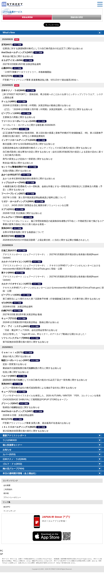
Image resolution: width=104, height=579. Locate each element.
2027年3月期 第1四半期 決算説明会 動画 (22, 314)
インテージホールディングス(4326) (18, 140)
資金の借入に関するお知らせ (17, 356)
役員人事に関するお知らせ (16, 372)
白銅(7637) (6, 310)
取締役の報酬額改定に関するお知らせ (21, 407)
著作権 (6, 493)
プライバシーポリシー (12, 497)
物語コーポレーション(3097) (15, 360)
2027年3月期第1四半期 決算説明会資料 (22, 64)
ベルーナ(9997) (8, 376)
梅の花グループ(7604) (13, 468)
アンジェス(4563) (9, 129)
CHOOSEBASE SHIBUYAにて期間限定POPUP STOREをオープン (35, 399)
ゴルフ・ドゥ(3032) (12, 464)
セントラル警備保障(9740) (14, 167)
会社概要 (6, 485)
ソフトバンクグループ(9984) (15, 338)
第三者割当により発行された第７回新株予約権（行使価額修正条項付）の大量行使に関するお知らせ (51, 299)
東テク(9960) (7, 273)
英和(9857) (6, 228)
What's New (9, 32)
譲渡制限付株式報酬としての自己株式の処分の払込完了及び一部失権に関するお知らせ (45, 380)
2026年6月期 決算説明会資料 (18, 306)
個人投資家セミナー (12, 445)
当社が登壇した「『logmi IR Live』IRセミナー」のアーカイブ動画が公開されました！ (45, 334)
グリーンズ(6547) (9, 403)
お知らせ (7, 450)
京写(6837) (6, 44)
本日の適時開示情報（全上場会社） (20, 473)
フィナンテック (9, 511)
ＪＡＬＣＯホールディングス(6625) (18, 427)
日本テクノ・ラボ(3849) (13, 90)
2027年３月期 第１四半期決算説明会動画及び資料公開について (34, 197)
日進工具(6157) (8, 250)
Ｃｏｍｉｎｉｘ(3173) (12, 352)
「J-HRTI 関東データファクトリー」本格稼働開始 (27, 72)
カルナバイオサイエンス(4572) (16, 261)
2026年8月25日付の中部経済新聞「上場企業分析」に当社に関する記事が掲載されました (46, 240)
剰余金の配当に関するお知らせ (18, 56)
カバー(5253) (9, 454)
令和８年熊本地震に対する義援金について (23, 232)
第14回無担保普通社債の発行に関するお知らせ (25, 431)
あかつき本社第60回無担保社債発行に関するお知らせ (29, 178)
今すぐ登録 (17, 44)
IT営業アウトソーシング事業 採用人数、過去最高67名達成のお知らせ (36, 423)
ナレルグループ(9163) (12, 217)
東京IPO (6, 507)
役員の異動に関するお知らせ (17, 171)
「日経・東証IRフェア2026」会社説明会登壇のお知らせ (30, 330)
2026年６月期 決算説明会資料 (18, 415)
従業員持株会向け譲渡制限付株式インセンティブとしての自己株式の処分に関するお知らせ (47, 148)
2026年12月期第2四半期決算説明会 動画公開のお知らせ (31, 322)
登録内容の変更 (77, 17)
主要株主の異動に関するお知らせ (19, 117)
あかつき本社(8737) (11, 174)
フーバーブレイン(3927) (13, 193)
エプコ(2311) (7, 209)
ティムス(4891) (8, 101)
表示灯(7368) (7, 236)
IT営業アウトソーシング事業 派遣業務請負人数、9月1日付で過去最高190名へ (40, 80)
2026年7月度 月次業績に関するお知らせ (22, 213)
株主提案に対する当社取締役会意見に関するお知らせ (29, 144)
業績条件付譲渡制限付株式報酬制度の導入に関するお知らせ (32, 368)
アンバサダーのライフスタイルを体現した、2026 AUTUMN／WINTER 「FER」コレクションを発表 (52, 395)
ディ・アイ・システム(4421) (15, 326)
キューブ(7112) (8, 318)
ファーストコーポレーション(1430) (18, 121)
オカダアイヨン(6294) (12, 60)
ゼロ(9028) (6, 303)
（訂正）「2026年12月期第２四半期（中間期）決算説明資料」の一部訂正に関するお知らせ (47, 109)
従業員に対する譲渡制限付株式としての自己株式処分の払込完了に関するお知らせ (43, 48)
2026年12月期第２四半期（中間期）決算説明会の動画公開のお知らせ (37, 105)
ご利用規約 (7, 489)
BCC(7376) (6, 76)
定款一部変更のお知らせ (15, 364)
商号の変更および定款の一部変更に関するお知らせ (28, 159)
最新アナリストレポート (15, 435)
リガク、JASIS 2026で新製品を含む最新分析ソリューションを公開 (35, 205)
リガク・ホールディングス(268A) (17, 201)
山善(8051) (6, 68)
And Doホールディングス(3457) (17, 52)
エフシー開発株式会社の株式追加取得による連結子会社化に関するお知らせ (39, 388)
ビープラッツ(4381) (11, 113)
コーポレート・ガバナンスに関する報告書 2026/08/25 (29, 125)
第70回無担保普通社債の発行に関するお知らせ (25, 342)
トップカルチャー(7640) (13, 182)
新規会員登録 (27, 17)
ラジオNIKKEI (10, 440)
